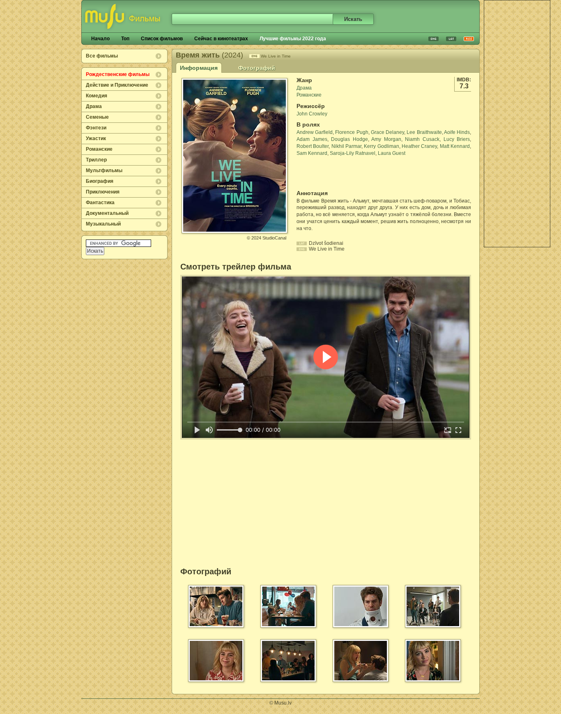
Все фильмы (102, 56)
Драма (94, 106)
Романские (99, 149)
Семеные (97, 117)
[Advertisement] (517, 123)
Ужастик (96, 138)
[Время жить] (234, 230)
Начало (100, 38)
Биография (99, 181)
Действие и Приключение (117, 85)
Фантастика (100, 202)
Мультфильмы (104, 170)
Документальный (107, 213)
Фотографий (256, 67)
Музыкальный (103, 224)
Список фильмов (162, 38)
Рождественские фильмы (117, 74)
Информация (199, 67)
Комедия (96, 96)
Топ (125, 38)
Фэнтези (96, 128)
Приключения (103, 192)
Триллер (96, 160)
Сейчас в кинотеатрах (221, 38)
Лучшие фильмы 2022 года (293, 38)
